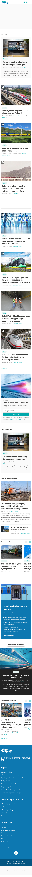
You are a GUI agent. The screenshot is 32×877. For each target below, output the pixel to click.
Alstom (5, 734)
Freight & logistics (6, 787)
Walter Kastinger (7, 155)
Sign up (15, 415)
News (4, 236)
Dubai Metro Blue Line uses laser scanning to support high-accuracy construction (16, 318)
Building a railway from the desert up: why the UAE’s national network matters (13, 188)
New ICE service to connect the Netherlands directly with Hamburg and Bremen (15, 357)
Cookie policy (5, 842)
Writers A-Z (19, 861)
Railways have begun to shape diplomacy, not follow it (15, 112)
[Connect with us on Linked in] (16, 853)
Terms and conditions (7, 836)
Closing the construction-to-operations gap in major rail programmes (11, 723)
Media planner (5, 807)
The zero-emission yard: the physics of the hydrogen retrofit (11, 566)
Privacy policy (5, 839)
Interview (4, 561)
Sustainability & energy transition (11, 790)
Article (4, 108)
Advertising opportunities (9, 804)
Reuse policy (5, 816)
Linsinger (23, 153)
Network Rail (10, 733)
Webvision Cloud (20, 870)
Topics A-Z (10, 861)
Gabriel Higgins (17, 246)
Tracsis (22, 681)
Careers (3, 833)
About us (3, 827)
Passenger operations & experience (12, 784)
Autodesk (3, 733)
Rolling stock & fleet (7, 781)
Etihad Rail (16, 193)
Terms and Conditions (15, 419)
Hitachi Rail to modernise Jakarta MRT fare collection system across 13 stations (16, 241)
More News (4, 368)
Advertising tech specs (8, 810)
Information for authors (8, 813)
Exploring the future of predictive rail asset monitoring (16, 676)
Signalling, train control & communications (14, 778)
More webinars (5, 738)
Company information (8, 830)
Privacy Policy (6, 420)
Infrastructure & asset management (12, 775)
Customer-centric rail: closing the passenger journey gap (15, 63)
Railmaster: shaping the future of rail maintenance (15, 149)
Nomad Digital (28, 729)
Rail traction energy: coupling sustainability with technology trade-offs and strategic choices (14, 506)
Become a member (9, 635)
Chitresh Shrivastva (18, 116)
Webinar (16, 672)
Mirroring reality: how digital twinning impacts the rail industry (19, 529)
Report (5, 59)
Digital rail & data (6, 772)
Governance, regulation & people (11, 793)
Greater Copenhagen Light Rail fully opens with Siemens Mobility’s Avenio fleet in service (16, 280)
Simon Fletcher (14, 511)
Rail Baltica (18, 733)
